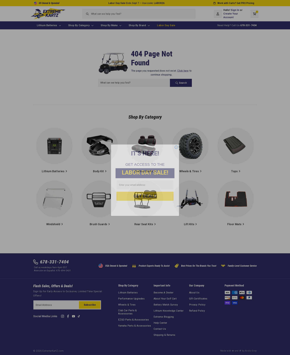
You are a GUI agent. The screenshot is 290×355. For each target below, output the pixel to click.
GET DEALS (145, 193)
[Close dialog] (176, 144)
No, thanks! (145, 205)
